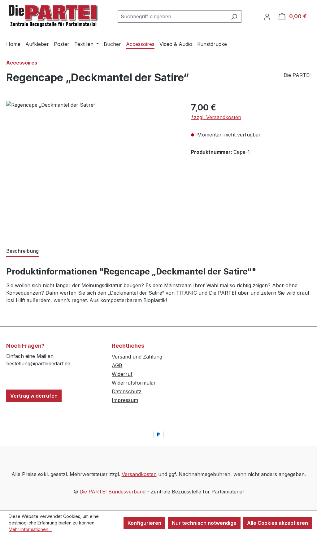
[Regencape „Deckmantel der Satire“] (92, 167)
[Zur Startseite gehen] (52, 15)
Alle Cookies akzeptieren (277, 523)
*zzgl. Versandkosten (216, 117)
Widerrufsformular (134, 383)
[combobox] (172, 16)
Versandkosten (139, 474)
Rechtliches (128, 345)
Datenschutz (126, 391)
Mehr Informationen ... (30, 529)
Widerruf (122, 374)
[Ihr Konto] (267, 16)
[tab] (22, 251)
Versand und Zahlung (137, 357)
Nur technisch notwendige (204, 523)
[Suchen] (234, 16)
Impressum (125, 400)
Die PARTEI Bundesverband (112, 491)
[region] (92, 167)
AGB (117, 365)
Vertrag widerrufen (34, 396)
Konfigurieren (144, 523)
